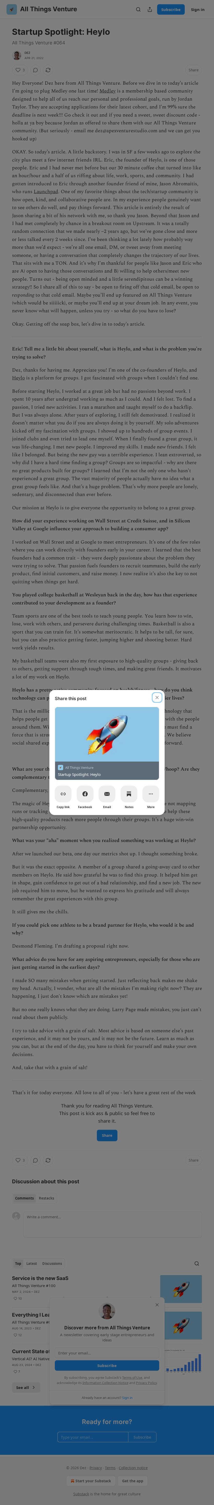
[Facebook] (85, 794)
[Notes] (129, 794)
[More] (150, 794)
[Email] (107, 794)
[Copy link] (63, 794)
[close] (157, 697)
